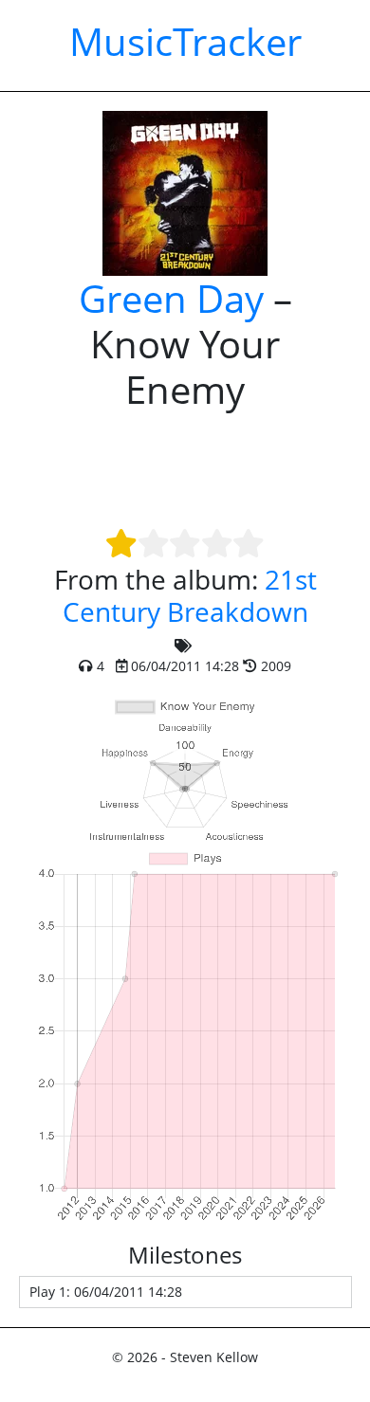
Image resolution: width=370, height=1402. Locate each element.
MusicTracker (185, 41)
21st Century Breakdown (190, 595)
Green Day (171, 298)
